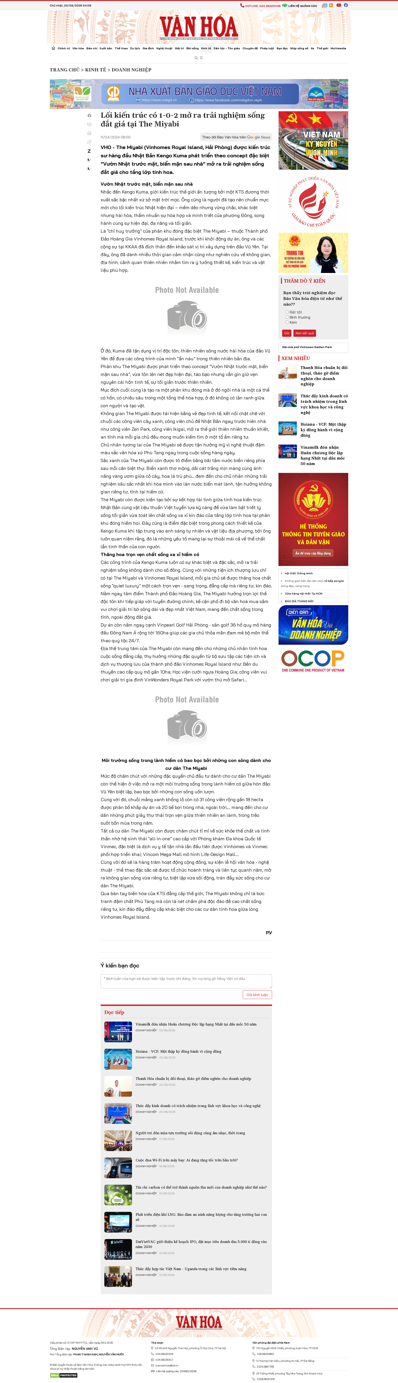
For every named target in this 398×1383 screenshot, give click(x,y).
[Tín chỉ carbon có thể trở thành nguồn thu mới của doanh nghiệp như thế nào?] (118, 1195)
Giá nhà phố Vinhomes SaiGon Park (307, 347)
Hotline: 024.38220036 (263, 6)
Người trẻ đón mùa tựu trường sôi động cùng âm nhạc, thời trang (190, 1133)
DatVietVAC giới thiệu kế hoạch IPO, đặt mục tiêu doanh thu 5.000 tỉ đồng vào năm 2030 (201, 1244)
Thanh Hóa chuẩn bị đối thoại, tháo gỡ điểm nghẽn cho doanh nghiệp (193, 1078)
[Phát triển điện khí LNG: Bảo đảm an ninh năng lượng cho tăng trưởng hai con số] (118, 1222)
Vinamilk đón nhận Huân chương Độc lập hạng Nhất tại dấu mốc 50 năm (196, 1024)
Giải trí (179, 48)
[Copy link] (89, 142)
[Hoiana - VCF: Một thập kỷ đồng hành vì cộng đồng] (118, 1059)
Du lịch (135, 48)
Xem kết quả (305, 333)
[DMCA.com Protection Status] (64, 1375)
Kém (293, 322)
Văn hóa (78, 48)
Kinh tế (206, 48)
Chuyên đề (250, 48)
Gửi (286, 333)
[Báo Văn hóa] (199, 26)
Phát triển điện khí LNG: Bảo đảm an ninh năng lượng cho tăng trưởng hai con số (201, 1216)
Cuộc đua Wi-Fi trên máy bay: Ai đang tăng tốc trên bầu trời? (187, 1160)
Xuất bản (106, 48)
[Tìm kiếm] (196, 58)
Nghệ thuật (164, 48)
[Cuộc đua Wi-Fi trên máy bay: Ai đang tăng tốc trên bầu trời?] (118, 1167)
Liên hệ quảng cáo (302, 6)
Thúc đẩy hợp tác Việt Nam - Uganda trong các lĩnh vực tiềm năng (191, 1269)
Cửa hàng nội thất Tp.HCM (303, 593)
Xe (312, 48)
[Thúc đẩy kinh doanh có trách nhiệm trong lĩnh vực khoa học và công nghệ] (118, 1113)
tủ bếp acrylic (334, 581)
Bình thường (300, 317)
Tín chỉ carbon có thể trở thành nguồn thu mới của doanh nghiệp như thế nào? (201, 1187)
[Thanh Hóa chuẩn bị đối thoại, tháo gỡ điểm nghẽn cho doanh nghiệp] (118, 1086)
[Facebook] (89, 115)
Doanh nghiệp (146, 1030)
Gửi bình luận (257, 994)
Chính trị (64, 48)
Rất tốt (296, 312)
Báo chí (91, 48)
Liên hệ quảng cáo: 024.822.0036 (176, 1371)
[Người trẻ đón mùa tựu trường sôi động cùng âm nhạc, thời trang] (118, 1140)
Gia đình (148, 48)
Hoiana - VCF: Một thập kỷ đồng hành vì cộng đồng (178, 1051)
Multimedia (338, 48)
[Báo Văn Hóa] (199, 1321)
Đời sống (192, 48)
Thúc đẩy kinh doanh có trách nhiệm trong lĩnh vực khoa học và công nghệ (198, 1106)
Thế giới (322, 48)
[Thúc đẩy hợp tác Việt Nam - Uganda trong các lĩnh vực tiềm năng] (118, 1276)
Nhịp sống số (299, 48)
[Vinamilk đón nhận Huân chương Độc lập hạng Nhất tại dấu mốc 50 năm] (118, 1032)
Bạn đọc (282, 48)
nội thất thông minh (299, 573)
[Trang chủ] (53, 48)
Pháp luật (267, 48)
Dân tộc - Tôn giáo (227, 48)
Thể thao (121, 48)
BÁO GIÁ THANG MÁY (299, 601)
